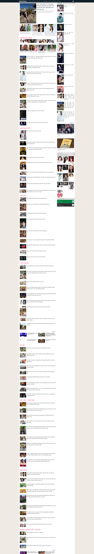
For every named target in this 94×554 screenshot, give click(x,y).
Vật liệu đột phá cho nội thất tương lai (35, 532)
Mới (27, 1)
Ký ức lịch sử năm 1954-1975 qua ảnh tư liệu (36, 251)
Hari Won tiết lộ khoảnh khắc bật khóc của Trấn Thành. (39, 183)
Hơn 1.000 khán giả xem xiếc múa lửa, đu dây (37, 198)
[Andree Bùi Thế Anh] (32, 41)
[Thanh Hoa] (44, 41)
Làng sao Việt (25, 128)
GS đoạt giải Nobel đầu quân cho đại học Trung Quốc (38, 376)
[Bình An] (48, 41)
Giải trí (49, 1)
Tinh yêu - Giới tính (27, 400)
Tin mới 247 (61, 199)
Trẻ (41, 1)
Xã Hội (22, 345)
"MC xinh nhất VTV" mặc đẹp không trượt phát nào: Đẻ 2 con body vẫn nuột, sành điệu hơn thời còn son (45, 6)
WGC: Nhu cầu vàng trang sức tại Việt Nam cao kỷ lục (38, 348)
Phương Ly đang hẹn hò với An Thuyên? (35, 110)
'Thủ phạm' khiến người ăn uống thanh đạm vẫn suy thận (39, 524)
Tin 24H (60, 153)
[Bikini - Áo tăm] (38, 41)
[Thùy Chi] (35, 41)
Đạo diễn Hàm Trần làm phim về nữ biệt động (37, 230)
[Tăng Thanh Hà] (24, 41)
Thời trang (45, 1)
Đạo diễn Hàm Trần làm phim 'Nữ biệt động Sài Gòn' (38, 204)
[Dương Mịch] (21, 41)
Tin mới (60, 3)
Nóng (30, 1)
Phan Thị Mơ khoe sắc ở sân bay (34, 130)
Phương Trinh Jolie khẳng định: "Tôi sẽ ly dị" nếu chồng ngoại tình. (41, 177)
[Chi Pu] (40, 41)
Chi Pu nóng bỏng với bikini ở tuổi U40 (35, 281)
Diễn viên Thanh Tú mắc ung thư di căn (35, 157)
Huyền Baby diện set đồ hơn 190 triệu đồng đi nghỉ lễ (38, 306)
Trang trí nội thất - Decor (30, 529)
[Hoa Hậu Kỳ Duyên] (26, 41)
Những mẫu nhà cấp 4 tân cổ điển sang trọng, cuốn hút (39, 545)
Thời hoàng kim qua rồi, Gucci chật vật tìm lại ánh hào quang (40, 265)
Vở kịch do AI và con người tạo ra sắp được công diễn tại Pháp (40, 239)
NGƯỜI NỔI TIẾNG (63, 155)
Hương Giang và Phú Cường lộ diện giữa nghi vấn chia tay (39, 162)
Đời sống (34, 1)
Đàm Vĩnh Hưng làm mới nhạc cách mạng (36, 219)
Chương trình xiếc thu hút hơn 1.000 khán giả (36, 213)
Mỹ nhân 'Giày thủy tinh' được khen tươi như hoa (37, 122)
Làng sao (59, 1)
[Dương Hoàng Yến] (52, 42)
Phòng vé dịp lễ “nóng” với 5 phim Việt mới (36, 256)
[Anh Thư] (29, 41)
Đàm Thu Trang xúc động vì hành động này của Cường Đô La (40, 172)
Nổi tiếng (54, 1)
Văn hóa (38, 1)
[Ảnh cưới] (52, 39)
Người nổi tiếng (26, 38)
